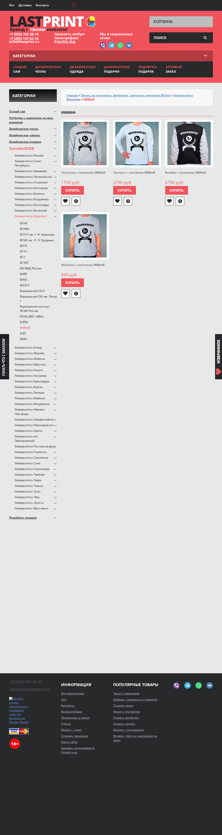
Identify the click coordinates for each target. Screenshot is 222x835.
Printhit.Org (64, 41)
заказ (174, 69)
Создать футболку (126, 717)
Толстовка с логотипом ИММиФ (83, 172)
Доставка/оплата (72, 693)
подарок (147, 69)
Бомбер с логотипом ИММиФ (185, 172)
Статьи (66, 724)
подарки (117, 69)
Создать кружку (124, 724)
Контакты (42, 5)
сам (20, 69)
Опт (11, 5)
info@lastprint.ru (24, 41)
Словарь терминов (74, 736)
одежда (82, 69)
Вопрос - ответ (71, 730)
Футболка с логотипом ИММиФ (82, 265)
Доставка (25, 5)
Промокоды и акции (75, 717)
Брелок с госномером (128, 730)
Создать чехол (123, 705)
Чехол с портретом (126, 711)
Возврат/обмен (71, 711)
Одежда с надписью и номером (135, 699)
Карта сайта (69, 742)
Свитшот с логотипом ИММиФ (134, 172)
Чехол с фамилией (126, 693)
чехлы (48, 69)
